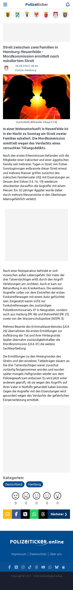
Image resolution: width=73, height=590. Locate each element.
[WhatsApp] (50, 567)
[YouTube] (43, 567)
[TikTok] (30, 567)
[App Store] (63, 567)
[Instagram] (23, 567)
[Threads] (36, 567)
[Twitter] (16, 567)
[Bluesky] (57, 567)
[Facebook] (9, 567)
